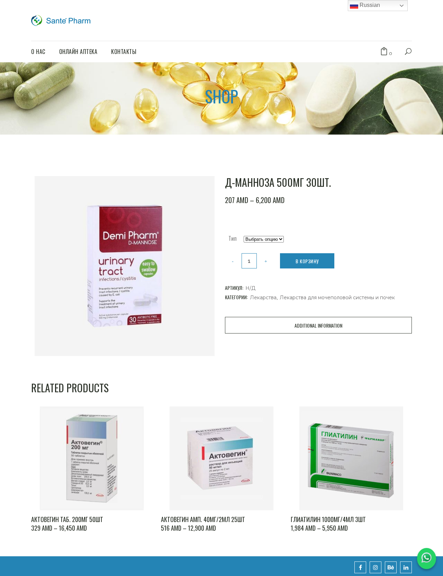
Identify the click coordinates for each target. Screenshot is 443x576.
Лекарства (263, 297)
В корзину (307, 261)
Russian (369, 5)
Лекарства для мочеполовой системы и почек (337, 297)
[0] (384, 52)
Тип (232, 238)
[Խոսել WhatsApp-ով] (426, 558)
